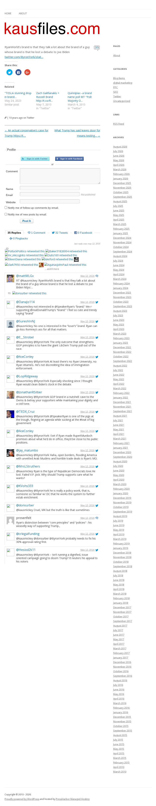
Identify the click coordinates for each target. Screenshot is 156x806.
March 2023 (119, 333)
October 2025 (120, 192)
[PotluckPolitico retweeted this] (25, 251)
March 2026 (119, 169)
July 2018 (118, 575)
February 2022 (121, 393)
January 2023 (120, 342)
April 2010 (118, 767)
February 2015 (121, 762)
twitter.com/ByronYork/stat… (24, 57)
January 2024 (120, 288)
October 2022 (120, 356)
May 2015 (118, 748)
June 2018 (118, 580)
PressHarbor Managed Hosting (72, 799)
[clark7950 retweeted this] (22, 265)
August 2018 (120, 571)
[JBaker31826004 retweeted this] (66, 251)
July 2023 (118, 315)
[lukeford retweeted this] (57, 259)
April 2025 (118, 219)
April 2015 (118, 753)
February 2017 (121, 653)
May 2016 (118, 694)
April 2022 (118, 384)
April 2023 (118, 329)
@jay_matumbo (27, 450)
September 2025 (122, 196)
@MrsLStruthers (28, 466)
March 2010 (119, 771)
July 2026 (118, 151)
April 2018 (118, 589)
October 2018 (120, 561)
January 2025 (120, 233)
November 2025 (122, 187)
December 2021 (122, 402)
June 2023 (118, 320)
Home (8, 13)
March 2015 (119, 758)
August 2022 (120, 365)
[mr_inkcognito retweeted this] (24, 255)
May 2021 (118, 429)
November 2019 (122, 502)
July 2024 (118, 260)
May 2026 (118, 160)
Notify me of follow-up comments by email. (33, 207)
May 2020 (118, 475)
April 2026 (118, 165)
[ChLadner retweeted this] (41, 265)
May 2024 (118, 269)
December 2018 (122, 552)
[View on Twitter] (96, 276)
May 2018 (118, 584)
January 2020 (120, 493)
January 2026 (120, 178)
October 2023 (120, 301)
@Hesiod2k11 (26, 550)
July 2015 (118, 739)
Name (9, 188)
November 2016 (122, 666)
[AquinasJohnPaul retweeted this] (65, 265)
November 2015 (122, 721)
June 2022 (118, 374)
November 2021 (122, 406)
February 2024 (121, 283)
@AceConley (24, 357)
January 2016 (120, 712)
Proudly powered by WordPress (22, 799)
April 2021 (118, 434)
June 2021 (118, 425)
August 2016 (120, 680)
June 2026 (118, 155)
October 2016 (120, 671)
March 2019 (119, 539)
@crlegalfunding (28, 534)
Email (9, 195)
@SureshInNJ (25, 321)
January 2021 (120, 447)
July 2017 (118, 630)
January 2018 (120, 602)
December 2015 (122, 717)
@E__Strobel (25, 337)
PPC (115, 87)
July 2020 (118, 466)
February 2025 (121, 228)
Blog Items (119, 78)
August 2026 (120, 146)
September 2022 (122, 361)
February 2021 (121, 443)
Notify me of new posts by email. (27, 214)
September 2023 (122, 306)
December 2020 (122, 452)
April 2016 (118, 698)
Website (11, 202)
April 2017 (118, 644)
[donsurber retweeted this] (29, 293)
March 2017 (119, 648)
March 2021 (119, 438)
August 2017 (120, 625)
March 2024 (119, 279)
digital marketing (122, 82)
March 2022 (119, 388)
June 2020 (118, 470)
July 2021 (118, 420)
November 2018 (122, 557)
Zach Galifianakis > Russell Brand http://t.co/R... (47, 96)
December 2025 (122, 183)
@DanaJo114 (25, 302)
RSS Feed (118, 123)
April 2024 (118, 274)
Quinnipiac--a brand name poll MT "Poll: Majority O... (80, 96)
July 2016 (118, 685)
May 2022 (118, 379)
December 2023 (122, 292)
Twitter (117, 96)
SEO (115, 92)
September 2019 (122, 511)
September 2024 (122, 251)
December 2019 (122, 498)
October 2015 (120, 726)
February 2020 (121, 488)
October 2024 (120, 247)
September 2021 (122, 411)
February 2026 (121, 174)
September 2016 (122, 675)
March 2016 (119, 703)
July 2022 (118, 370)
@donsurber (25, 505)
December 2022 (122, 347)
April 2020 (118, 479)
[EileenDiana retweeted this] (23, 259)
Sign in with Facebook (69, 159)
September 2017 (122, 621)
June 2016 (118, 689)
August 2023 (120, 311)
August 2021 (120, 415)
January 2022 (120, 397)
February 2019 (121, 543)
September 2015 (122, 730)
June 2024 (118, 265)
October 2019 (120, 507)
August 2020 (120, 461)
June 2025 (118, 210)
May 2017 (118, 639)
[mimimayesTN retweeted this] (76, 260)
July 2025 (118, 206)
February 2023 (121, 338)
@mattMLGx (25, 276)
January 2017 (120, 657)
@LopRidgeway (27, 376)
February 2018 (121, 598)
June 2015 (118, 744)
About (23, 13)
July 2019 (118, 520)
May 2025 (118, 215)
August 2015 (120, 735)
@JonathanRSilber (29, 392)
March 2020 (119, 484)
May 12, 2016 (87, 276)
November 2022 (122, 352)
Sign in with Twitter (35, 159)
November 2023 (122, 297)
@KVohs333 (24, 486)
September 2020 (122, 457)
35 (97, 47)
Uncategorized (121, 101)
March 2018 (119, 593)
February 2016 (121, 707)
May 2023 (118, 324)
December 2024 (122, 238)
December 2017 (122, 607)
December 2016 (122, 662)
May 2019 (118, 530)
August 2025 (120, 201)
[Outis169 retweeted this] (60, 255)
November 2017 (122, 612)
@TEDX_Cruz (25, 411)
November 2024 (122, 242)
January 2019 (120, 548)
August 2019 (120, 516)
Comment (12, 171)
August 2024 (120, 256)
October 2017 (120, 616)
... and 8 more (52, 268)
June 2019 (118, 525)
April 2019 (118, 534)
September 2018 (122, 566)
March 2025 (119, 224)
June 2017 (118, 634)
